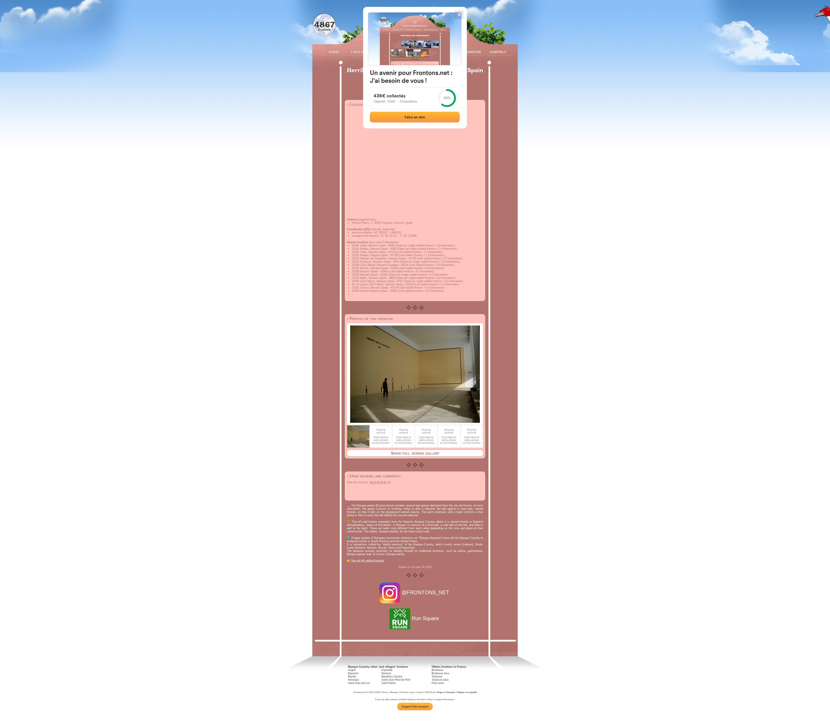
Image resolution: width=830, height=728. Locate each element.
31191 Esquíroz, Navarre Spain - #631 (375, 261)
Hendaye (353, 679)
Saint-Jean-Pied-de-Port (395, 679)
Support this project (415, 706)
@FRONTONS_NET (425, 592)
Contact (497, 52)
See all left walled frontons (367, 560)
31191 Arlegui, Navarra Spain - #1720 (375, 255)
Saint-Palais (388, 683)
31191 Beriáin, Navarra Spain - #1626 (375, 268)
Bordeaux (437, 670)
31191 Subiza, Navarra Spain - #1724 (375, 287)
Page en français (446, 692)
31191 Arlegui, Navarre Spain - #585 (374, 248)
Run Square (425, 618)
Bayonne (353, 673)
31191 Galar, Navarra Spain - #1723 (374, 252)
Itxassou (386, 673)
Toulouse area (440, 679)
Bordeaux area (440, 673)
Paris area (438, 683)
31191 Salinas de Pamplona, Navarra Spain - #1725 (384, 258)
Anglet (352, 670)
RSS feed (430, 692)
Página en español (467, 692)
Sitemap (393, 692)
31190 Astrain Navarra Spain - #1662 (374, 290)
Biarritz (352, 676)
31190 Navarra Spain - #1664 (370, 271)
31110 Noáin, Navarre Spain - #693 (373, 277)
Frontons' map (407, 692)
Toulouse (437, 676)
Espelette (387, 670)
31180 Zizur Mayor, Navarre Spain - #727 (377, 281)
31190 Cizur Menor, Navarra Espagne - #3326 (380, 265)
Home (334, 52)
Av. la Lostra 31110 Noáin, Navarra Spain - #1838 (382, 284)
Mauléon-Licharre (391, 676)
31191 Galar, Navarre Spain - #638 (373, 245)
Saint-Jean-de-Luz (359, 683)
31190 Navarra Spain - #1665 (370, 274)
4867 (324, 24)
